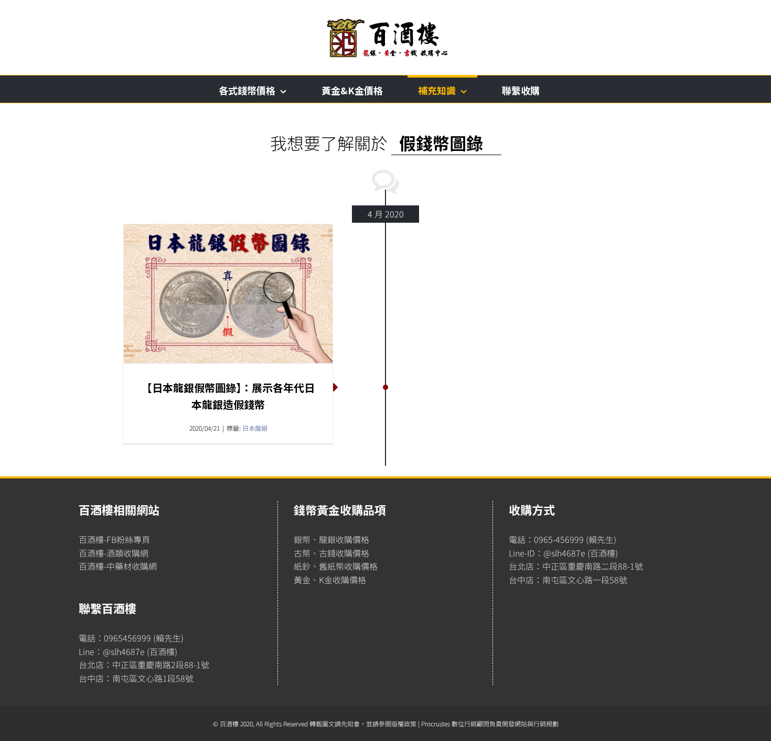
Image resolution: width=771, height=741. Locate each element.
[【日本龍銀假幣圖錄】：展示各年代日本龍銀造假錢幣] (228, 293)
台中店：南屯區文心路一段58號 (568, 579)
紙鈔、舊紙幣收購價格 (336, 566)
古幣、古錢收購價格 (331, 553)
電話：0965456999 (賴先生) (131, 637)
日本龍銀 (254, 427)
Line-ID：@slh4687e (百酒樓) (563, 553)
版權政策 (403, 723)
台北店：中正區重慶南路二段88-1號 (576, 566)
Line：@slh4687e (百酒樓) (128, 651)
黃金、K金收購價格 (330, 579)
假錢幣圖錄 (441, 142)
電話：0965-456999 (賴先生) (562, 539)
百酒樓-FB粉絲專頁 (114, 539)
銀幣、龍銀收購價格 (331, 539)
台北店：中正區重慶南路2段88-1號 (144, 664)
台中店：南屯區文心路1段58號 (136, 678)
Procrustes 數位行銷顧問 (455, 723)
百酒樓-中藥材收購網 (118, 566)
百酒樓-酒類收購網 (113, 553)
